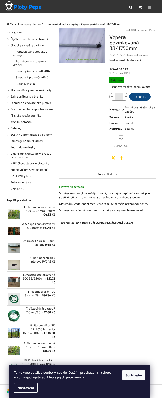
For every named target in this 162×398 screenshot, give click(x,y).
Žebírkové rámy (21, 182)
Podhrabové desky (23, 147)
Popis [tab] (101, 174)
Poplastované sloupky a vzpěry (30, 53)
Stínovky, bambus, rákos (27, 141)
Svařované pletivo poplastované (32, 109)
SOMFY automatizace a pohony (31, 134)
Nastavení (26, 388)
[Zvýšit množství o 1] (125, 96)
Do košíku (140, 96)
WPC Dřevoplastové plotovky (30, 163)
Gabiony (16, 128)
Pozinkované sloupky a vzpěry (29, 62)
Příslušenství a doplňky (26, 115)
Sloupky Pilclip (25, 83)
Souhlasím (134, 375)
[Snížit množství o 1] (112, 96)
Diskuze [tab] (112, 174)
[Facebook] (121, 158)
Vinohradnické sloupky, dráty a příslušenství (31, 155)
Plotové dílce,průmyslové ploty (31, 90)
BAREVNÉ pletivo (22, 176)
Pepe (152, 30)
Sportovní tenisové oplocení (29, 169)
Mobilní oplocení (21, 122)
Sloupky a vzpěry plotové (27, 45)
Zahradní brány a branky (27, 96)
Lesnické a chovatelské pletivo (31, 103)
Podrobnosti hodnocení (125, 60)
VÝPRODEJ (17, 188)
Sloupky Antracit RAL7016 (32, 71)
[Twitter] (113, 158)
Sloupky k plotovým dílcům (33, 77)
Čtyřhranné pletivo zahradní (29, 39)
